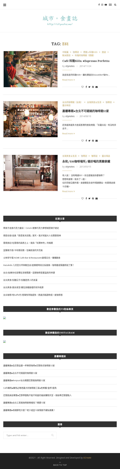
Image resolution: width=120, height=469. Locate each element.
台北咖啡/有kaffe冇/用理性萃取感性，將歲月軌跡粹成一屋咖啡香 (33, 294)
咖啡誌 (76, 52)
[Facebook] (99, 4)
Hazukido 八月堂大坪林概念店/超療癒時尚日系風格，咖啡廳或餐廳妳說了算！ (39, 265)
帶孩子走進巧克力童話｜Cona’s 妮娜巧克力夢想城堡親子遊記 (31, 228)
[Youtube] (106, 4)
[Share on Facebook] (86, 86)
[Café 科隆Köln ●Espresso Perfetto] (30, 69)
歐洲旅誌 (66, 55)
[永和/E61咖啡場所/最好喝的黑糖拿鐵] (30, 173)
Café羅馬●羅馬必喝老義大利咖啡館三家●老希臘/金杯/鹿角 (30, 387)
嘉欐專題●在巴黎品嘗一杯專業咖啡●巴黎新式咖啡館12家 (29, 365)
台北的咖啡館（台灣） (72, 102)
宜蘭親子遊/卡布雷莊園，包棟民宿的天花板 (23, 250)
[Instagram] (102, 4)
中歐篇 (65, 52)
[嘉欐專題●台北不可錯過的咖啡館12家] (30, 119)
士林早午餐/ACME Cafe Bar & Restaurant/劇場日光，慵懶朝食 (31, 257)
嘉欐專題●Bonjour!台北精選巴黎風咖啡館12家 (24, 380)
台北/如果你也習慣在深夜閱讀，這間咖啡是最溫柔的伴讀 (29, 272)
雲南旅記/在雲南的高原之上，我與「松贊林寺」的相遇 (28, 242)
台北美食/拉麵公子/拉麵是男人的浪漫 (20, 280)
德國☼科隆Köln (90, 52)
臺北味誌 (66, 105)
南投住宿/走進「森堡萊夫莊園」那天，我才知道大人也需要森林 (32, 235)
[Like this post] (82, 86)
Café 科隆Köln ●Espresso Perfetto (86, 61)
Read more (67, 79)
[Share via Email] (96, 86)
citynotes (70, 66)
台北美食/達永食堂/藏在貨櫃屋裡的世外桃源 (23, 287)
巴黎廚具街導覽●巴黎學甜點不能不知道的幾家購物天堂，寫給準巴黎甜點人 (37, 395)
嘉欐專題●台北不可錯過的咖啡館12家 (85, 111)
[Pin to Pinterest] (93, 86)
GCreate (87, 457)
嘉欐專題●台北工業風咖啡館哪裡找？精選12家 (24, 402)
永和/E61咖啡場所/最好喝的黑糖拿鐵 (86, 161)
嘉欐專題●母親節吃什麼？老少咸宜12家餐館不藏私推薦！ (29, 410)
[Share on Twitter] (89, 86)
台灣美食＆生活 (94, 102)
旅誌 (104, 52)
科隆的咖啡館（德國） (85, 55)
